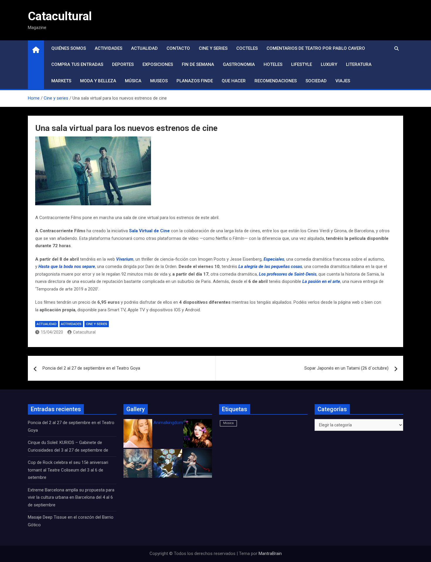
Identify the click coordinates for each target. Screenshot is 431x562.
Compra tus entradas (77, 64)
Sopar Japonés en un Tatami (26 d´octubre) (346, 368)
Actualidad (144, 48)
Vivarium (124, 259)
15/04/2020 (52, 332)
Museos (159, 80)
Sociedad (316, 80)
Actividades (108, 48)
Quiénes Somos (68, 48)
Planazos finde (195, 80)
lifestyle (301, 64)
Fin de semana (198, 64)
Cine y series (213, 48)
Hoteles (273, 64)
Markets (61, 80)
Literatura (358, 64)
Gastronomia (239, 64)
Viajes (342, 80)
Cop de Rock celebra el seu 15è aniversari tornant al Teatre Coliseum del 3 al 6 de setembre (68, 470)
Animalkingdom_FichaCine (178, 422)
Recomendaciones (275, 80)
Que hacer (234, 80)
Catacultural (60, 16)
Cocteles (247, 48)
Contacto (178, 48)
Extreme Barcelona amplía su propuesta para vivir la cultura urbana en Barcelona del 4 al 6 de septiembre (71, 497)
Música (133, 80)
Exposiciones (157, 64)
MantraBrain (270, 553)
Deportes (123, 64)
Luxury (329, 64)
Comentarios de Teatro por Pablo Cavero (316, 48)
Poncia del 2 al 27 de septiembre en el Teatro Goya (91, 368)
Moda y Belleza (98, 80)
